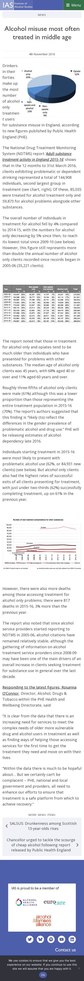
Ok (43, 975)
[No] (79, 968)
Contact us (65, 949)
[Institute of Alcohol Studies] (17, 5)
